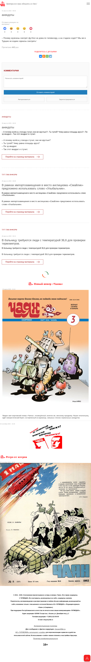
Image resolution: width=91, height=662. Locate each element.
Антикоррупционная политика (45, 626)
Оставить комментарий (45, 92)
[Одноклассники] (43, 56)
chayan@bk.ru (60, 629)
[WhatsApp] (47, 56)
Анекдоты (6, 117)
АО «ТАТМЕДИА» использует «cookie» (30, 632)
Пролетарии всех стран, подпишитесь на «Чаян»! (21, 3)
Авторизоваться (24, 99)
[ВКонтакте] (40, 56)
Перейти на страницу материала (19, 157)
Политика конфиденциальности (45, 638)
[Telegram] (50, 56)
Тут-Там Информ (9, 175)
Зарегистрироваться (67, 99)
